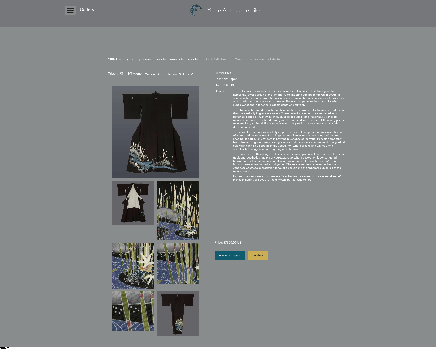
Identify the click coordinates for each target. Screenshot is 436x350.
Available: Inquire (230, 255)
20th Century (118, 59)
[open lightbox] (155, 132)
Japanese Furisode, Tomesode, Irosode (167, 59)
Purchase (258, 255)
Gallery (87, 10)
